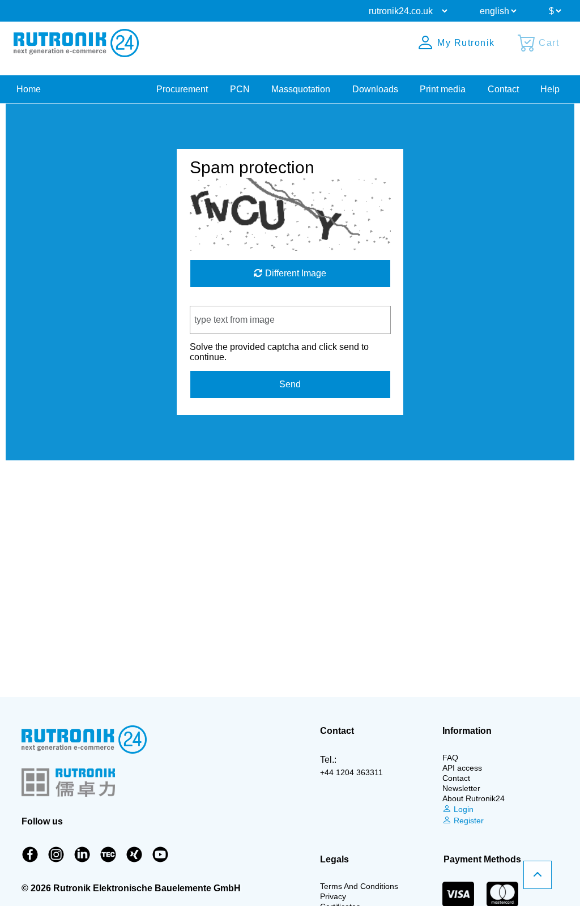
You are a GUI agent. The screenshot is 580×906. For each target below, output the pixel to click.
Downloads (375, 89)
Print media (443, 89)
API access (462, 767)
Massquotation (300, 89)
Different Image (294, 273)
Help (550, 89)
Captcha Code (219, 300)
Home (28, 89)
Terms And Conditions (359, 886)
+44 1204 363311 (351, 772)
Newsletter (461, 788)
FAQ (450, 757)
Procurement (182, 89)
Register (467, 820)
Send (290, 384)
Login (462, 809)
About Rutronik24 (473, 798)
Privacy (333, 896)
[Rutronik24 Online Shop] (76, 43)
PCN (240, 89)
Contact (503, 89)
